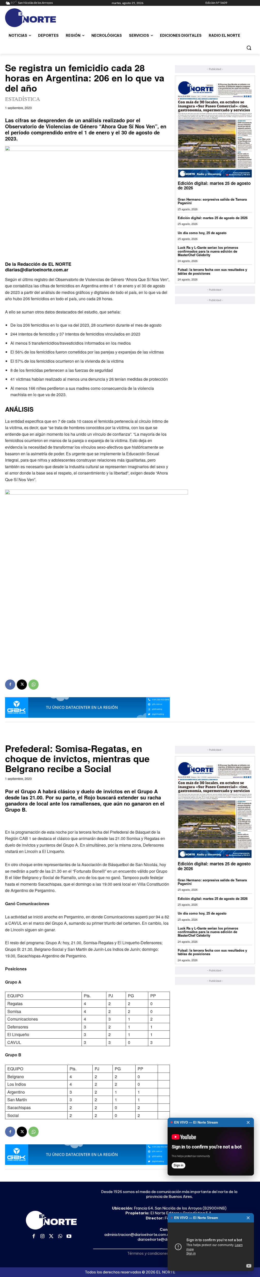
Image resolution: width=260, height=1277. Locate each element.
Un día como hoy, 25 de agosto (202, 232)
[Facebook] (10, 684)
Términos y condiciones (148, 1253)
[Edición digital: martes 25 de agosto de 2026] (215, 129)
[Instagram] (42, 1236)
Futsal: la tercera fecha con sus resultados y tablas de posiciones (212, 271)
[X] (22, 684)
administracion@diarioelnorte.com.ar (137, 1234)
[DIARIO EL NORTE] (35, 17)
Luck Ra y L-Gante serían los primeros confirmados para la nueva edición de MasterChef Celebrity (208, 251)
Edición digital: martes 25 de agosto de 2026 (214, 185)
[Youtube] (69, 1236)
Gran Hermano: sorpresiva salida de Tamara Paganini (212, 201)
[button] (249, 48)
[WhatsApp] (33, 684)
